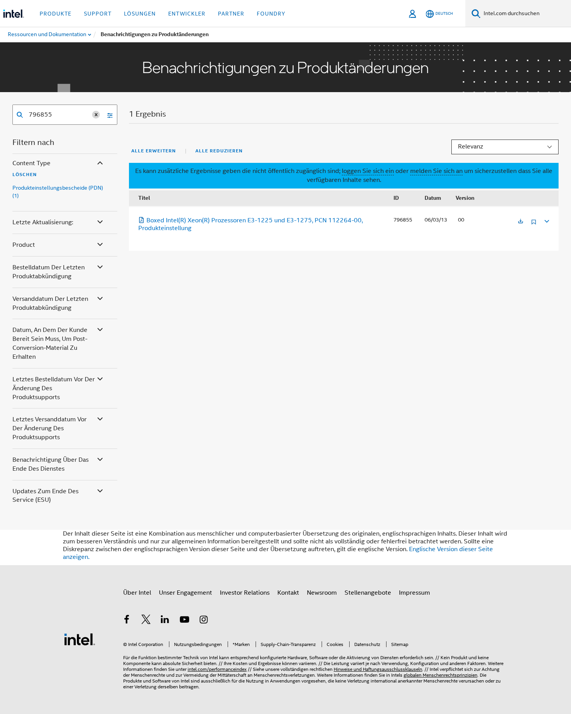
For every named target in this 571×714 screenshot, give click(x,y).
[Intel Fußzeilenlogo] (79, 639)
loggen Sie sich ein (368, 171)
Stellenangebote (368, 593)
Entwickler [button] (186, 13)
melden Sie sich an (436, 171)
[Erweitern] (546, 220)
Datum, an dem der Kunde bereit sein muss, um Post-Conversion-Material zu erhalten (49, 343)
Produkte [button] (55, 13)
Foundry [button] (271, 13)
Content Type (31, 163)
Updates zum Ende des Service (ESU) (45, 495)
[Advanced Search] (107, 115)
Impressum (414, 593)
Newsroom (322, 593)
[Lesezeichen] (534, 225)
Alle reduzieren (219, 151)
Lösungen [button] (140, 13)
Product (23, 245)
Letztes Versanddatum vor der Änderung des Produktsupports (49, 428)
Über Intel (137, 593)
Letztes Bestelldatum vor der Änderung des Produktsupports (53, 388)
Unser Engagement (185, 593)
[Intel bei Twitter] (146, 621)
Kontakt (288, 593)
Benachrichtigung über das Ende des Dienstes (50, 464)
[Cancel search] (96, 115)
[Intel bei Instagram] (203, 621)
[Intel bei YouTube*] (184, 621)
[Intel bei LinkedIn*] (165, 621)
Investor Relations (245, 593)
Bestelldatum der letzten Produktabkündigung (48, 272)
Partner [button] (231, 13)
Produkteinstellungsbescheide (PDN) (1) (57, 191)
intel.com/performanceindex (217, 669)
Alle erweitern (153, 151)
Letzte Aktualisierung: (42, 222)
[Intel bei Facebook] (126, 621)
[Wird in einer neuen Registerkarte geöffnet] (520, 221)
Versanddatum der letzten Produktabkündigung (50, 303)
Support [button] (97, 13)
